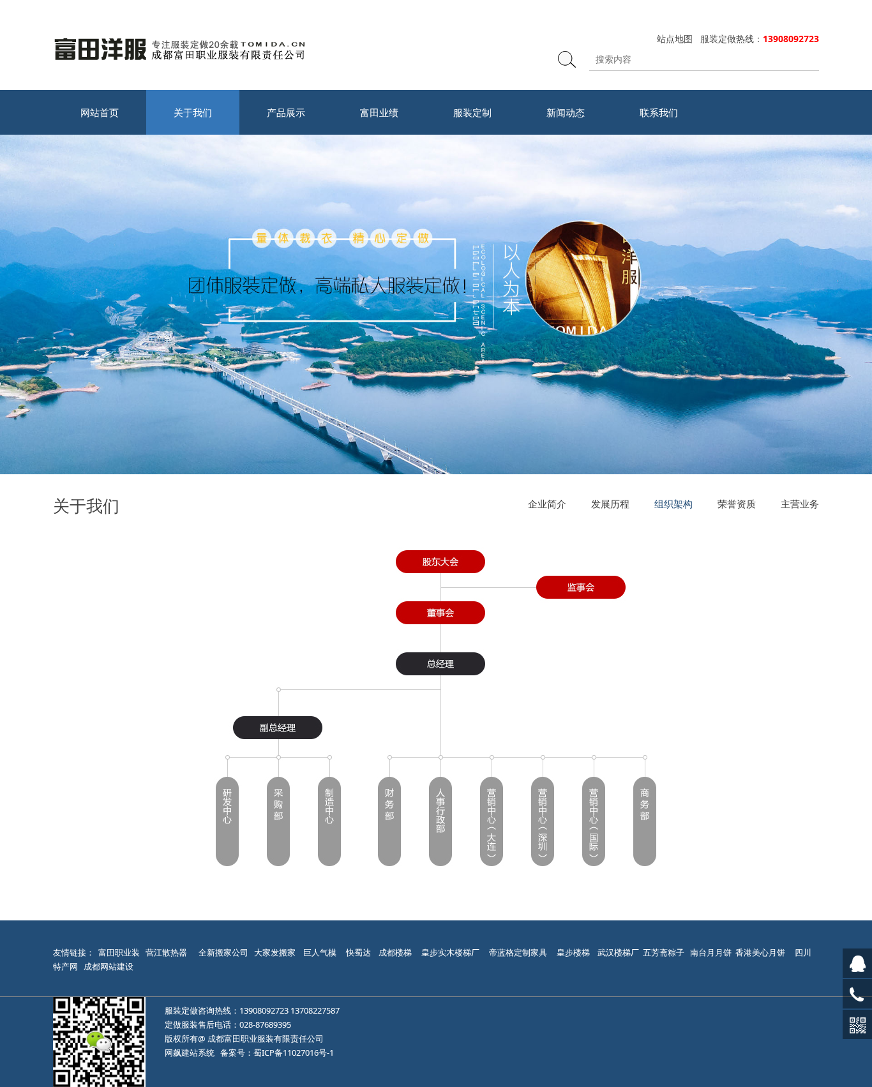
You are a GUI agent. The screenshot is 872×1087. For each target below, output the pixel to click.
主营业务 (800, 503)
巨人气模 (320, 952)
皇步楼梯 (573, 952)
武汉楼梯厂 (618, 952)
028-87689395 (265, 1024)
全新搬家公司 (223, 952)
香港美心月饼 (760, 952)
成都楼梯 (394, 952)
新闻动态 (565, 112)
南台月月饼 (711, 952)
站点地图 (675, 39)
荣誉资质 (737, 503)
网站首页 (99, 112)
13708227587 (315, 1010)
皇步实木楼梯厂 (450, 952)
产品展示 (286, 112)
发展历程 (610, 503)
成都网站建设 (108, 966)
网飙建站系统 (189, 1052)
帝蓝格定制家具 (518, 952)
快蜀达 (358, 952)
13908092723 (264, 1010)
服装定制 (472, 112)
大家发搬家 (275, 952)
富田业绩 (379, 112)
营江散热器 (166, 952)
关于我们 (193, 112)
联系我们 (659, 112)
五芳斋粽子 (663, 952)
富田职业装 (119, 952)
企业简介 (547, 503)
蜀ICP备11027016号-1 (293, 1052)
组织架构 (673, 503)
